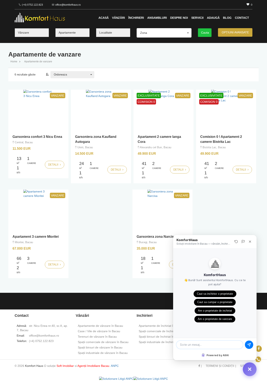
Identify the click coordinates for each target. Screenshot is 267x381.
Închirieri (136, 17)
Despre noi (179, 17)
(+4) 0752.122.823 (32, 4)
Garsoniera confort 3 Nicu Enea (37, 136)
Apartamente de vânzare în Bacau (100, 325)
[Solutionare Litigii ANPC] (116, 378)
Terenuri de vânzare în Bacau (97, 336)
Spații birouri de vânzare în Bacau (100, 347)
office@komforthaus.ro (68, 4)
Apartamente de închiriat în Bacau (161, 325)
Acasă (103, 17)
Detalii (53, 164)
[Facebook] (259, 349)
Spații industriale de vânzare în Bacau (103, 353)
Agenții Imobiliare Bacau (93, 365)
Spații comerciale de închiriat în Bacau (164, 331)
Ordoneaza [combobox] (60, 74)
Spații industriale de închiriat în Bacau (163, 342)
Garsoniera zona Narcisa (156, 236)
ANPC (115, 365)
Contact (242, 17)
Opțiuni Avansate (235, 32)
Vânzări (118, 17)
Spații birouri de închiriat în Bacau (161, 336)
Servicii (197, 17)
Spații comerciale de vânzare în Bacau (103, 342)
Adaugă (213, 17)
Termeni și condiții (220, 365)
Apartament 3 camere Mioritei (36, 236)
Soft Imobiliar (65, 365)
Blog (227, 17)
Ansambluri (157, 17)
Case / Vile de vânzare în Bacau (99, 331)
